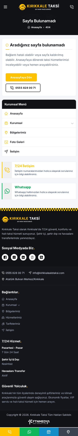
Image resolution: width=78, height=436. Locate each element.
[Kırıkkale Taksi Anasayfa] (39, 7)
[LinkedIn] (23, 257)
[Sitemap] (32, 257)
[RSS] (41, 257)
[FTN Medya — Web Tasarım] (39, 422)
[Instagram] (14, 257)
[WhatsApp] (29, 432)
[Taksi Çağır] (71, 7)
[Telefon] (10, 432)
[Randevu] (49, 432)
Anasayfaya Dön (21, 77)
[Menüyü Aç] (5, 7)
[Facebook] (5, 257)
